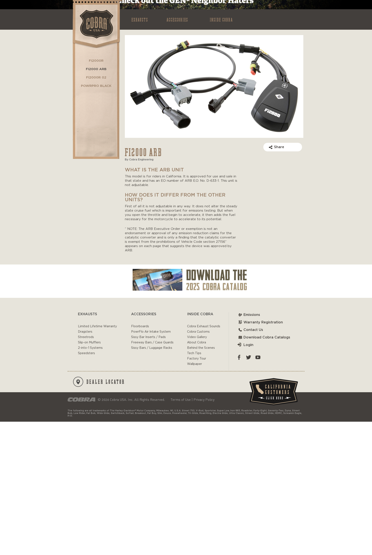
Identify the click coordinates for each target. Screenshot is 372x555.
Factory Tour (196, 358)
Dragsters (85, 331)
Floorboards (140, 326)
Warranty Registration (263, 322)
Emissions (251, 315)
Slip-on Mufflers (89, 342)
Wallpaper (194, 364)
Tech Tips (194, 353)
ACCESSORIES (177, 19)
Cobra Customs (198, 331)
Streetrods (86, 337)
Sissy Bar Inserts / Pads (148, 337)
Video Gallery (197, 337)
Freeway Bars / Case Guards (152, 342)
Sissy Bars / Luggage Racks (151, 347)
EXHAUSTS (140, 19)
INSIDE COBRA (221, 19)
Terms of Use (180, 399)
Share (279, 147)
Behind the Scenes (201, 347)
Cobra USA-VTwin (96, 24)
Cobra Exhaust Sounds (203, 326)
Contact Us (253, 330)
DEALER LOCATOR (106, 381)
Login (248, 345)
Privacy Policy (204, 399)
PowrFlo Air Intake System (151, 331)
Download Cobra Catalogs (266, 337)
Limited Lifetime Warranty (97, 326)
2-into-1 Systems (90, 347)
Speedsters (86, 353)
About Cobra (196, 342)
